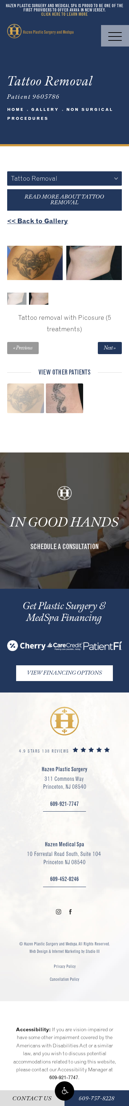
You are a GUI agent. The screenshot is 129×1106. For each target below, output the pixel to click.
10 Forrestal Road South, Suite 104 (64, 857)
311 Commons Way (64, 782)
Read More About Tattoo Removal (64, 200)
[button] (64, 1091)
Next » (110, 348)
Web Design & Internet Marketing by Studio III (64, 951)
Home (15, 109)
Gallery (45, 109)
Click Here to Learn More (64, 14)
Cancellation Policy (64, 979)
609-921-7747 (63, 1077)
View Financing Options (64, 673)
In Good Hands (64, 522)
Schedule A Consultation (64, 546)
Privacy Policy (65, 966)
